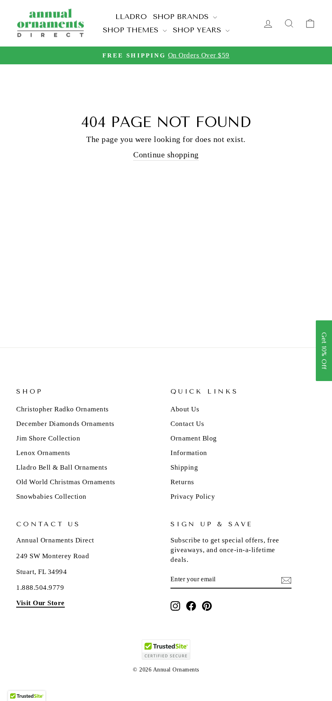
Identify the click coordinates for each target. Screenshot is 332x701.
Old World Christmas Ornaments (65, 482)
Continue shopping (166, 154)
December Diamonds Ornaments (65, 424)
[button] (324, 350)
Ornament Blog (193, 438)
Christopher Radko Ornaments (62, 409)
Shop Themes (132, 29)
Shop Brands (182, 16)
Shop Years (198, 29)
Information (188, 453)
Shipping (184, 467)
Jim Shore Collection (48, 438)
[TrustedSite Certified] (166, 650)
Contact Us (187, 424)
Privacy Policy (192, 496)
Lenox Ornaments (43, 453)
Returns (182, 482)
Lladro (131, 16)
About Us (184, 409)
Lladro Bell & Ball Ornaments (61, 467)
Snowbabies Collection (51, 496)
